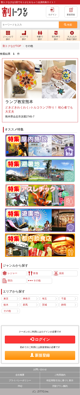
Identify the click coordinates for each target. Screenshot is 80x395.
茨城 (44, 305)
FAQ (20, 386)
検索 (69, 24)
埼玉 (44, 298)
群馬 (25, 305)
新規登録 (42, 355)
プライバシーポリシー (20, 380)
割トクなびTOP (12, 45)
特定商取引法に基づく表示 (60, 380)
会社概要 (19, 375)
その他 (7, 311)
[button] (8, 35)
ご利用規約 (59, 375)
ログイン (42, 339)
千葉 (63, 298)
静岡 (63, 305)
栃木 (6, 305)
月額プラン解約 (60, 386)
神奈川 (26, 298)
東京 (6, 298)
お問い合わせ (40, 369)
